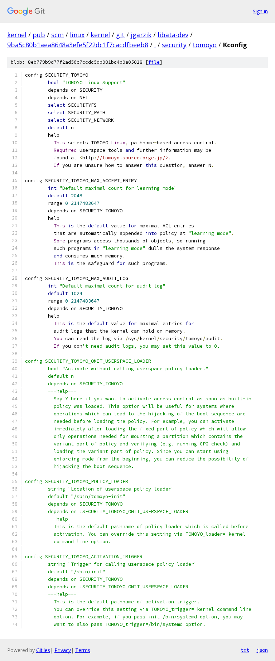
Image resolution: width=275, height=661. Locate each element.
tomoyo (205, 44)
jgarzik (141, 34)
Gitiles (43, 650)
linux (77, 34)
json (262, 650)
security (174, 44)
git (120, 34)
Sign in (260, 11)
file (154, 62)
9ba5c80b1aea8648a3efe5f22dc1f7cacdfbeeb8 (77, 44)
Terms (82, 650)
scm (57, 34)
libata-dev (173, 34)
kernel (16, 34)
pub (39, 34)
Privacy (62, 650)
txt (245, 650)
